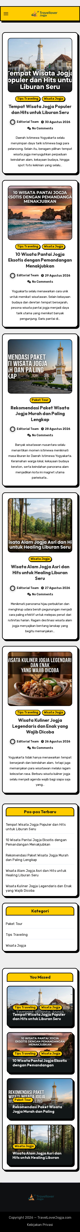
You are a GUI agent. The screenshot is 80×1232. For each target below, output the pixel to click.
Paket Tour (40, 400)
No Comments (42, 128)
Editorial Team (28, 122)
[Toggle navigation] (6, 13)
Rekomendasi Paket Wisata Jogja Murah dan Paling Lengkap (40, 413)
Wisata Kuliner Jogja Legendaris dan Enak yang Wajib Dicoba (40, 726)
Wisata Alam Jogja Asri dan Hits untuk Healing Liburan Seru (40, 572)
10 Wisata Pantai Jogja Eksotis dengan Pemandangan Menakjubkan (40, 260)
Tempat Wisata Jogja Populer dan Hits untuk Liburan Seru (40, 109)
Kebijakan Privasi (40, 1225)
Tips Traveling (27, 98)
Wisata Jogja (53, 98)
